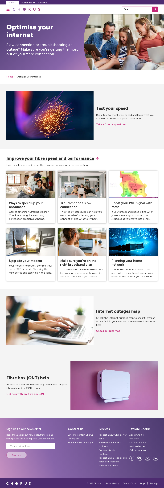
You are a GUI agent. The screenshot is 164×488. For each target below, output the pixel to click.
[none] (8, 9)
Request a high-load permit (113, 458)
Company (42, 2)
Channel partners (138, 442)
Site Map (154, 483)
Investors (134, 438)
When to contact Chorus (80, 435)
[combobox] (140, 9)
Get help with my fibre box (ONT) (26, 393)
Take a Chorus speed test (111, 124)
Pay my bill (73, 438)
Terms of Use (129, 483)
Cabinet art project (138, 450)
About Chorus (136, 435)
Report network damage (80, 442)
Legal (142, 483)
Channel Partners (29, 2)
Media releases (137, 446)
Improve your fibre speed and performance (50, 158)
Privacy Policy (112, 483)
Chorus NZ (13, 2)
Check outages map (108, 330)
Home (9, 76)
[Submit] (155, 9)
